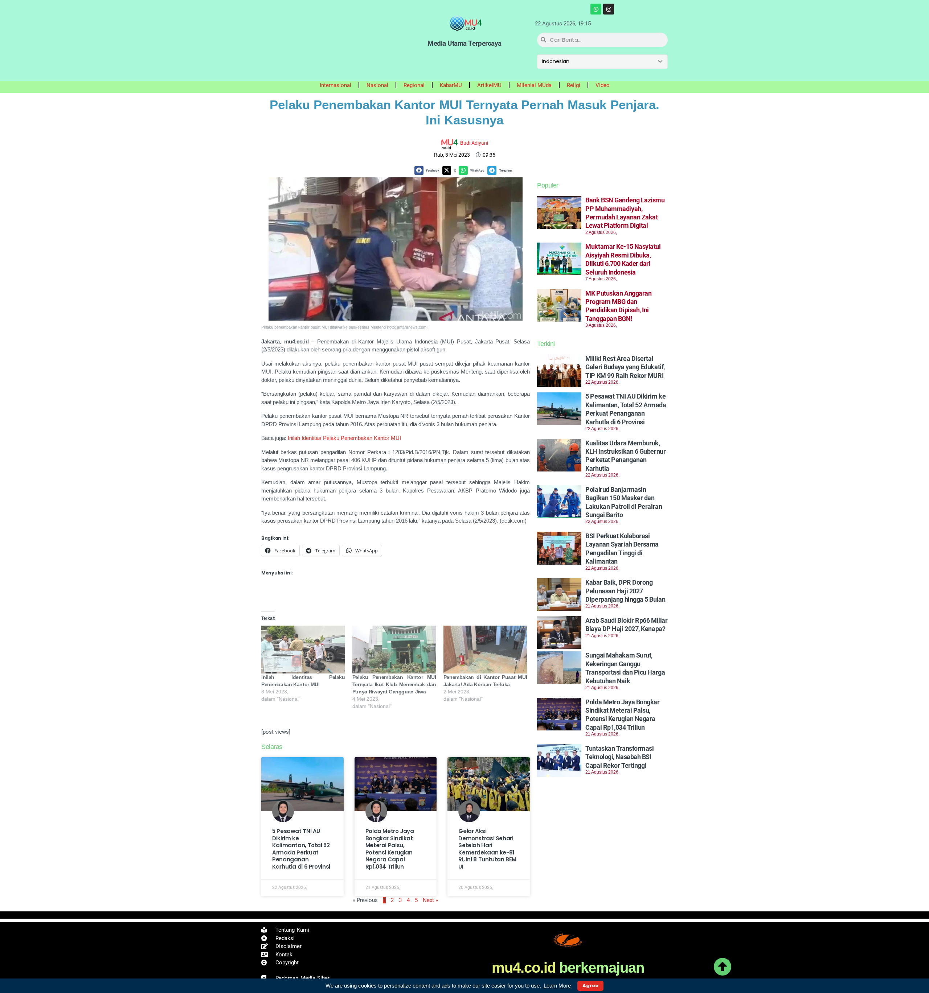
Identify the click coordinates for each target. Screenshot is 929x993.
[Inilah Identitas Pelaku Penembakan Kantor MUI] (303, 649)
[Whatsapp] (595, 9)
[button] (428, 170)
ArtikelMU (489, 85)
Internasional (335, 85)
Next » (430, 900)
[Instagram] (608, 9)
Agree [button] (590, 985)
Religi (573, 85)
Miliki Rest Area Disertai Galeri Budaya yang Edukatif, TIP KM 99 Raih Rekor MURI (624, 367)
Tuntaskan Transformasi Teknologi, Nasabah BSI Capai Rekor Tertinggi (619, 757)
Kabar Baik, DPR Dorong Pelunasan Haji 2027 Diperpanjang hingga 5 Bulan (625, 590)
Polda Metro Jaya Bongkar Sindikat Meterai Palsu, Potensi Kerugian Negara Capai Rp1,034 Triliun (389, 848)
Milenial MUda (534, 85)
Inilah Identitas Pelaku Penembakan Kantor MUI (344, 438)
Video (603, 85)
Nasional (377, 85)
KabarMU (451, 85)
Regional (414, 85)
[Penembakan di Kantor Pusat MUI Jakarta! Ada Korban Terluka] (485, 649)
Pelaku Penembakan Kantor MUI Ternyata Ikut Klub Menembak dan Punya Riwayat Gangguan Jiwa (394, 684)
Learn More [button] (557, 985)
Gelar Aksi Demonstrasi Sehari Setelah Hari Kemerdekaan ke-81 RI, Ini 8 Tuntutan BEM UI (487, 848)
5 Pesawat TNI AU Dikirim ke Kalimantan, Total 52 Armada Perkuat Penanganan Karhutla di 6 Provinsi (301, 848)
